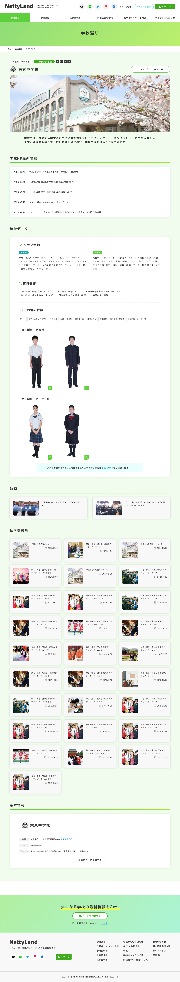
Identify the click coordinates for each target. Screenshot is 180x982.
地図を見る (65, 839)
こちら (104, 923)
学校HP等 (106, 467)
